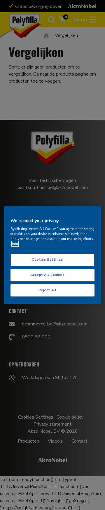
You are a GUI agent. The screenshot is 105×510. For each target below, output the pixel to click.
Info (15, 243)
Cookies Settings (47, 259)
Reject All (47, 290)
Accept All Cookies (47, 274)
